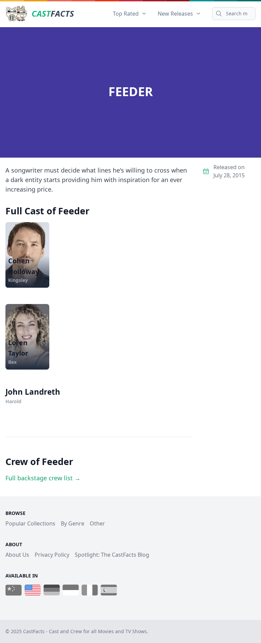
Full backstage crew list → (43, 478)
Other (97, 523)
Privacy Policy (52, 554)
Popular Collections (30, 523)
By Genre (72, 523)
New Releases (175, 13)
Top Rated (126, 13)
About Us (17, 554)
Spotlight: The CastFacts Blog (112, 554)
